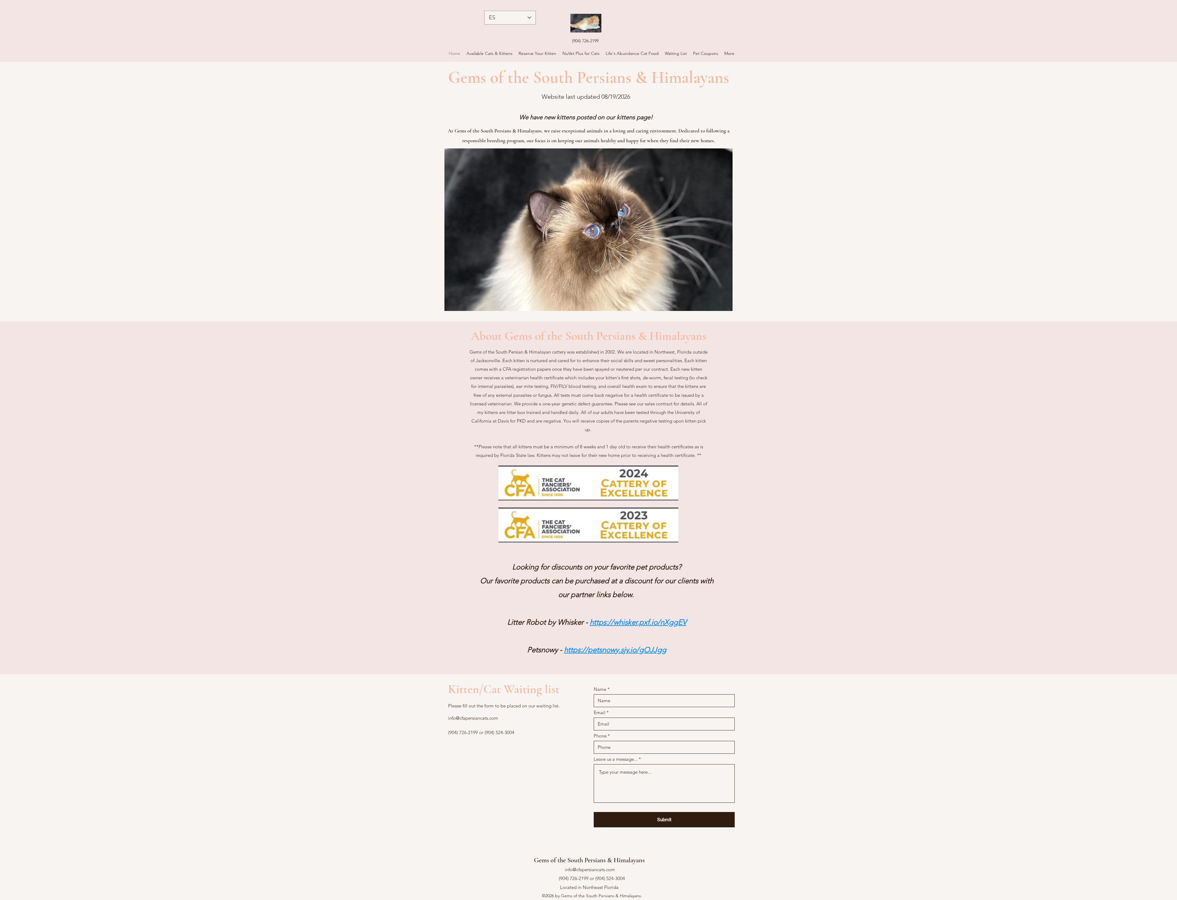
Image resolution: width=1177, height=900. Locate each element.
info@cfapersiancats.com (473, 718)
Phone (600, 735)
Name (600, 689)
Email (599, 712)
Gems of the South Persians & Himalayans (589, 860)
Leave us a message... (616, 759)
